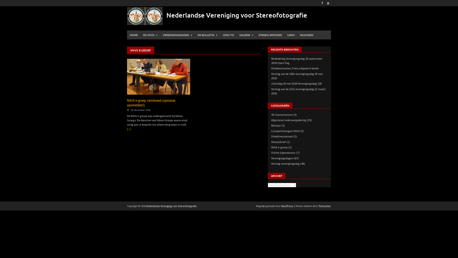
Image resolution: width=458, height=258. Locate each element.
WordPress (287, 206)
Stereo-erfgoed (270, 35)
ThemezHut (324, 206)
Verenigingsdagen (176, 35)
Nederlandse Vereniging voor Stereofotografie (236, 15)
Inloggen (306, 35)
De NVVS (148, 35)
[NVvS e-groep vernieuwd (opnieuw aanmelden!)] (158, 76)
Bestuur (276, 125)
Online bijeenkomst (283, 152)
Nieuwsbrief (278, 142)
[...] (129, 129)
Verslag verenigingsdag (285, 163)
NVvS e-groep (279, 147)
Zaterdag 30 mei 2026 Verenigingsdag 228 (296, 83)
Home (134, 35)
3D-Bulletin (206, 35)
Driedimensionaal (282, 136)
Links (291, 35)
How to (228, 35)
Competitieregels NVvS (285, 131)
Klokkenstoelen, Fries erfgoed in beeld (294, 68)
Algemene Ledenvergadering (288, 120)
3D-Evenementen (282, 114)
